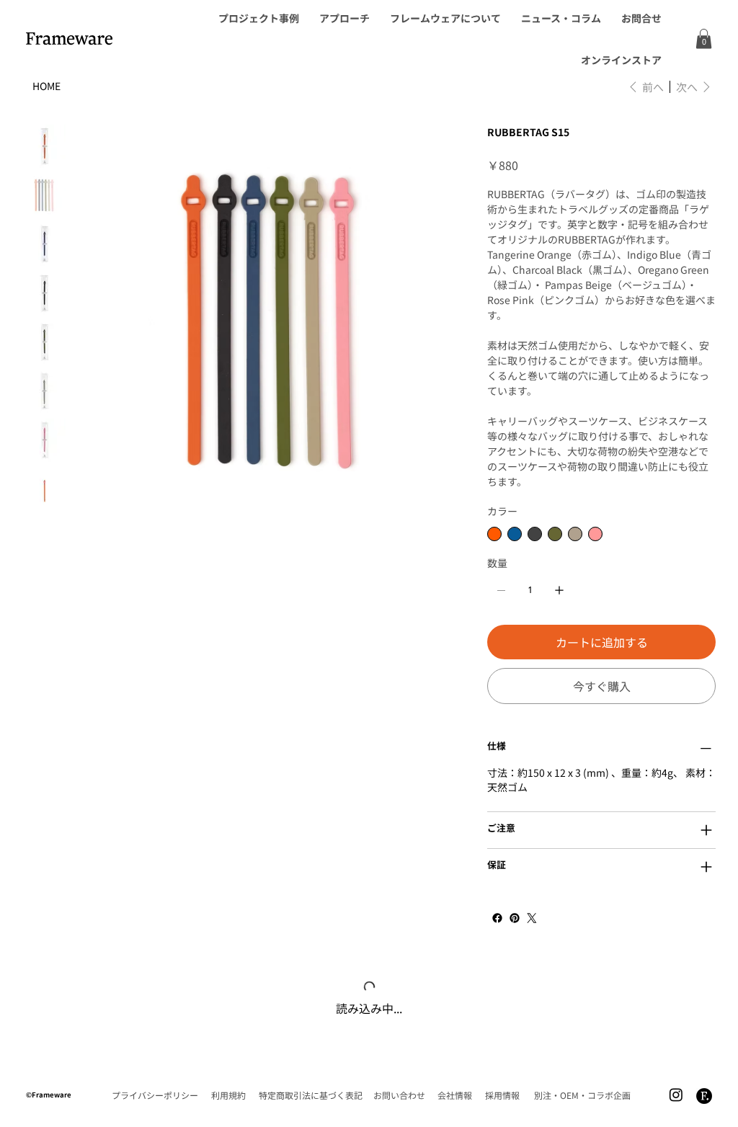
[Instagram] (676, 1106)
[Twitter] (532, 918)
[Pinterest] (514, 918)
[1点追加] (559, 590)
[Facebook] (497, 918)
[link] (703, 38)
